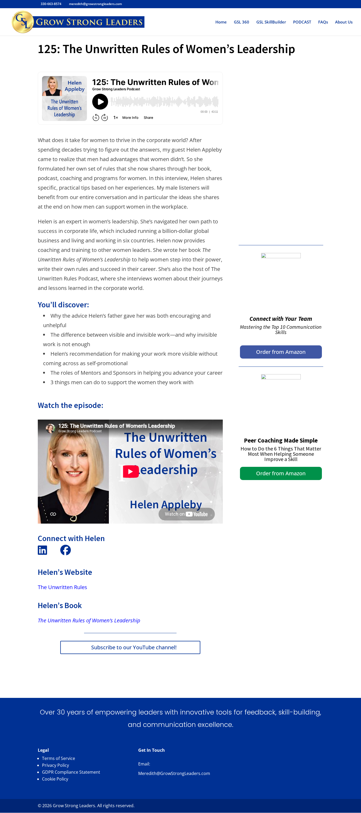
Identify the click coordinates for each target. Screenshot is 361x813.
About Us (344, 22)
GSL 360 (241, 22)
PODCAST (302, 22)
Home (221, 22)
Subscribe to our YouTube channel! (134, 647)
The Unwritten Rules (62, 587)
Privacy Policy (55, 765)
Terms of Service (58, 758)
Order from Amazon (281, 351)
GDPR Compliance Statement (71, 772)
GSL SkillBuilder (271, 22)
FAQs (323, 22)
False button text (281, 76)
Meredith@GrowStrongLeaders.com (174, 773)
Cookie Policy (55, 779)
